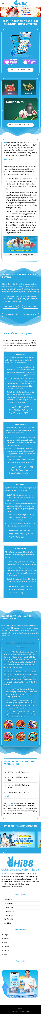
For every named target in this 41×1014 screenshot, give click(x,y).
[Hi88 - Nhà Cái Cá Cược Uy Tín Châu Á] (20, 3)
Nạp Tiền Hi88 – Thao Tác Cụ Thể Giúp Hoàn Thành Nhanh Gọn (21, 534)
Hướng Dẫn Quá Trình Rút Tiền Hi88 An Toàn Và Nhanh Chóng (21, 589)
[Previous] (3, 89)
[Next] (38, 89)
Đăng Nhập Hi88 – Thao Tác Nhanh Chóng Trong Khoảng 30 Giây (21, 470)
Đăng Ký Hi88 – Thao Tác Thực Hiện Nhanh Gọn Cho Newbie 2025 (20, 410)
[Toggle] (5, 772)
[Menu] (2, 3)
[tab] (7, 643)
